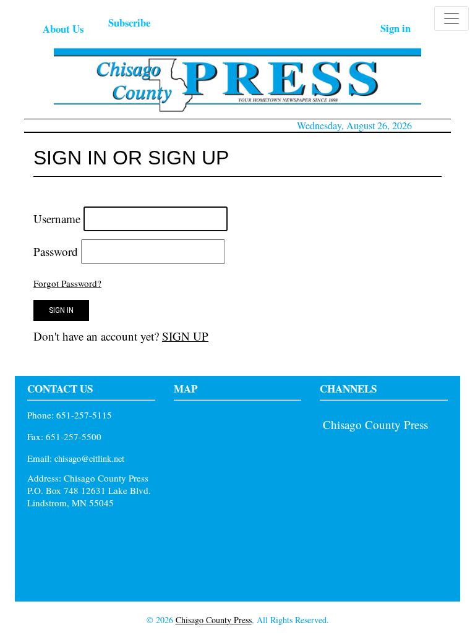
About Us (63, 28)
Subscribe (129, 22)
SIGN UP (185, 336)
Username (56, 218)
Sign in (395, 28)
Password (55, 251)
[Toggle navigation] (451, 18)
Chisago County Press (375, 424)
